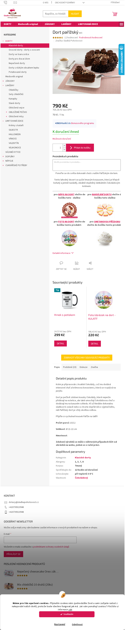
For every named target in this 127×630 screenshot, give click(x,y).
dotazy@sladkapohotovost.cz (24, 502)
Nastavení (59, 624)
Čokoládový (81, 478)
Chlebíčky (13, 90)
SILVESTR (13, 130)
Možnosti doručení (62, 139)
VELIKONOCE (15, 147)
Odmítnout (77, 624)
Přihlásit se (13, 554)
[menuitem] (7, 24)
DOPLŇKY (10, 156)
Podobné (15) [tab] (69, 367)
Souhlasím (68, 614)
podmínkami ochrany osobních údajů (51, 546)
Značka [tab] (94, 367)
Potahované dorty (18, 72)
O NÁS (45, 2)
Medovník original (14, 76)
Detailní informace (61, 253)
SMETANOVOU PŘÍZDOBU (107, 221)
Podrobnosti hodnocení (90, 37)
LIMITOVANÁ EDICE (14, 121)
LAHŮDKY (9, 85)
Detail (60, 343)
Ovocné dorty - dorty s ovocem (24, 50)
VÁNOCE (13, 138)
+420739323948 (16, 507)
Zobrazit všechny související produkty (87, 357)
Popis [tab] (57, 367)
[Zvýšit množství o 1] (64, 146)
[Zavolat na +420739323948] (9, 2)
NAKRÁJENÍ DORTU (102, 194)
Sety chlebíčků (16, 94)
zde (70, 609)
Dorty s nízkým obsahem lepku (24, 67)
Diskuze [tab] (83, 367)
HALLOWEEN (15, 134)
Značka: (68, 40)
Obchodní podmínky (65, 2)
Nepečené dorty (17, 63)
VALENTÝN (14, 143)
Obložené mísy (16, 116)
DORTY (8, 41)
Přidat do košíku (82, 147)
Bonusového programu (82, 123)
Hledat (75, 13)
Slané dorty (14, 103)
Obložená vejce (16, 107)
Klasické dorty (16, 45)
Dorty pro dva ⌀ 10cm (19, 58)
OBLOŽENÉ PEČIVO (18, 112)
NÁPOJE (9, 161)
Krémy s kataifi (16, 125)
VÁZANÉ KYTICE (13, 152)
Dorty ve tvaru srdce (19, 54)
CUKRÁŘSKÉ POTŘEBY (16, 165)
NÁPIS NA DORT (66, 194)
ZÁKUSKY (10, 81)
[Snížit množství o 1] (64, 149)
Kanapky (13, 98)
